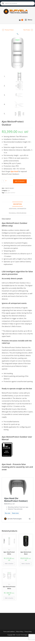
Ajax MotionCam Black (26, 553)
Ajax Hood (14, 171)
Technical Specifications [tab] (17, 213)
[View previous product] (3, 30)
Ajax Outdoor (11, 192)
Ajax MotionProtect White (9, 587)
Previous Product (9, 30)
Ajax (9, 190)
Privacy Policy (28, 631)
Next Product (26, 30)
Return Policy (19, 631)
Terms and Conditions (9, 631)
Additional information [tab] (17, 208)
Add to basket (20, 181)
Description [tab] (17, 204)
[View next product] (32, 30)
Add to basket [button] (9, 563)
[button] (17, 34)
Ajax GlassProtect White (9, 553)
